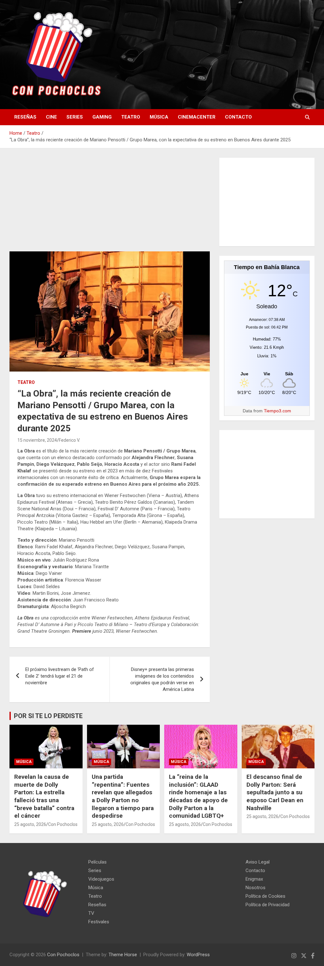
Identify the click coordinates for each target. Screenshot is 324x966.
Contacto (238, 117)
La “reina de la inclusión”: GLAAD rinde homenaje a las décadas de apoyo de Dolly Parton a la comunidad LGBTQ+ (198, 796)
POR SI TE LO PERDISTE (48, 716)
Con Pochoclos (63, 824)
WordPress (198, 954)
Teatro (130, 117)
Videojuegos (101, 879)
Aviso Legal (258, 862)
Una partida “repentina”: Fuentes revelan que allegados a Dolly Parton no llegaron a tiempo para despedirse (123, 796)
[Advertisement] (109, 204)
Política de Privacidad (268, 905)
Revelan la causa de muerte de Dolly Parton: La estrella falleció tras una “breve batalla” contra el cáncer (44, 796)
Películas (97, 862)
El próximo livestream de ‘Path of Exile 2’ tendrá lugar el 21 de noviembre (59, 676)
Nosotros (255, 887)
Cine (51, 117)
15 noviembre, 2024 (37, 440)
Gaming (102, 117)
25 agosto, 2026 (30, 824)
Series (74, 117)
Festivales (98, 922)
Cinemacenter (196, 117)
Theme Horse (123, 954)
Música (159, 117)
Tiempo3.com (277, 410)
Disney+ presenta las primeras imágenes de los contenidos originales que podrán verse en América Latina (162, 679)
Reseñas (25, 117)
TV (91, 913)
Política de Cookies (265, 896)
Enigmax (254, 879)
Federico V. (69, 440)
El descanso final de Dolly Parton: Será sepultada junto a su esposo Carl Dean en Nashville (274, 792)
